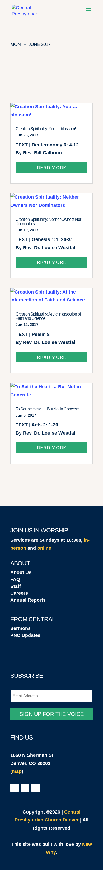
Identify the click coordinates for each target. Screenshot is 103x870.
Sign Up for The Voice (52, 714)
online (44, 548)
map (17, 771)
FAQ (15, 579)
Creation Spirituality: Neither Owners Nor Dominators (48, 221)
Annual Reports (28, 600)
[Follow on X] (25, 788)
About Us (20, 572)
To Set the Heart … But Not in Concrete (47, 409)
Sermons (20, 628)
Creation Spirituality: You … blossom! (46, 128)
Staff (15, 586)
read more (51, 167)
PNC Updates (25, 635)
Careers (19, 593)
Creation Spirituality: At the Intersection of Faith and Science (48, 316)
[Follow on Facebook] (14, 788)
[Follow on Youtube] (35, 788)
